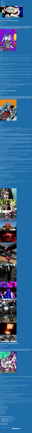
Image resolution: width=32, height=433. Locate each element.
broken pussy (14, 349)
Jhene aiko (13, 97)
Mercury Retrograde (14, 350)
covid (13, 26)
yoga (19, 98)
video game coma (17, 98)
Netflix (19, 350)
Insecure (26, 349)
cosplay (20, 349)
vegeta (14, 98)
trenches (10, 28)
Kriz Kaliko (22, 97)
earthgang (15, 26)
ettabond (21, 349)
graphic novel (27, 26)
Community (7, 26)
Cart (1, 4)
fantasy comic (18, 26)
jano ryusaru (12, 27)
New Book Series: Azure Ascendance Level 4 (9, 343)
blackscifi (8, 349)
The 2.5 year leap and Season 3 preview (8, 90)
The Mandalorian (7, 28)
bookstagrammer (19, 96)
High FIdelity (5, 27)
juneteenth (23, 27)
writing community (13, 28)
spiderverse (1, 98)
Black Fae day (9, 96)
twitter (9, 98)
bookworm (23, 96)
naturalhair (17, 350)
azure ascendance (4, 96)
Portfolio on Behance (2, 412)
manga (4, 350)
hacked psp (30, 26)
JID (14, 27)
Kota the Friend (29, 27)
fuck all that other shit (24, 26)
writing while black (17, 28)
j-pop (5, 97)
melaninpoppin (8, 350)
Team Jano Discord (2, 409)
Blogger (12, 349)
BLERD (14, 96)
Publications (2, 2)
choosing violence (4, 26)
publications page (5, 397)
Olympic (25, 350)
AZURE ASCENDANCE (3, 166)
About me (2, 1)
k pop (14, 97)
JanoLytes (1, 350)
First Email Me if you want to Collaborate (4, 408)
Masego (29, 97)
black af (7, 96)
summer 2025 (1, 28)
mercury (11, 350)
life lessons (24, 97)
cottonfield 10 (11, 26)
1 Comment (1, 94)
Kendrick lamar (19, 97)
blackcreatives (5, 349)
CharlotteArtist (17, 349)
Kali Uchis (16, 97)
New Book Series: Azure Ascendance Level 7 (9, 20)
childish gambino (28, 96)
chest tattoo (25, 96)
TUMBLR (8, 98)
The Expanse (4, 28)
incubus (7, 27)
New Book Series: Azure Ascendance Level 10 (6, 419)
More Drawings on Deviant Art (3, 411)
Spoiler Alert (3, 98)
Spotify (6, 98)
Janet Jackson (7, 97)
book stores (17, 96)
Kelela (25, 27)
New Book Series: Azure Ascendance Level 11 (6, 418)
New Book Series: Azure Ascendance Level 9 (5, 420)
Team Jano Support (3, 3)
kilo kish (27, 27)
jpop (20, 27)
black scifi (12, 96)
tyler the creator (12, 98)
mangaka (6, 350)
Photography (27, 350)
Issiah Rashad (3, 97)
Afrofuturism (1, 96)
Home (1, 0)
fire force (20, 26)
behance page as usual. (15, 396)
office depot (23, 350)
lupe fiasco (27, 97)
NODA (21, 350)
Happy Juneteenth (2, 27)
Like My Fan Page (4, 423)
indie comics (9, 27)
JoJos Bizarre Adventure (17, 27)
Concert (9, 26)
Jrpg (21, 27)
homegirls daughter (27, 398)
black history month (2, 349)
